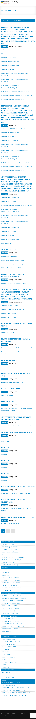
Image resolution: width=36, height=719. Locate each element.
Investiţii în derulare (10, 621)
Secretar (5, 575)
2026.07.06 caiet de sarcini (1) (9, 140)
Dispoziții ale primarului (11, 580)
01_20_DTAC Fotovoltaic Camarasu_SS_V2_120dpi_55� (16, 95)
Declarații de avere (9, 606)
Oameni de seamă (8, 562)
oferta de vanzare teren (7, 395)
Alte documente (8, 685)
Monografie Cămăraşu (10, 565)
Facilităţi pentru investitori (13, 626)
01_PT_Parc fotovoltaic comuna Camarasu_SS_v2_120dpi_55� (10, 86)
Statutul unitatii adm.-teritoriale (15, 687)
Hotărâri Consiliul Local (12, 595)
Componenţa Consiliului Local (14, 598)
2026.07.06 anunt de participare (10, 197)
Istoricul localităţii (10, 549)
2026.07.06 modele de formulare (10, 65)
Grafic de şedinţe (9, 611)
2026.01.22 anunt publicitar (8, 313)
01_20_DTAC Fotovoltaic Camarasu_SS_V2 (12, 99)
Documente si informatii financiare (16, 698)
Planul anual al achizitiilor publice (17, 517)
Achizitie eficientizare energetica (16, 432)
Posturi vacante (8, 657)
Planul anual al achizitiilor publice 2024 (12, 382)
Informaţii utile (8, 670)
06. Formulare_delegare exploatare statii (12, 260)
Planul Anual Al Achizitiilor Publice (10, 524)
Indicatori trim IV (9, 360)
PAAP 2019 (5, 474)
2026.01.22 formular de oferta (9, 305)
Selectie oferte (8, 402)
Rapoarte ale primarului (11, 585)
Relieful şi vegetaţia (10, 547)
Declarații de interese (11, 577)
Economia (5, 554)
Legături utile (7, 675)
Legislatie (6, 665)
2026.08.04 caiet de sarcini (8, 58)
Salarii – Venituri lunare (11, 588)
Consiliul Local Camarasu (11, 593)
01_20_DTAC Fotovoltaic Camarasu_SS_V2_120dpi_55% (16, 167)
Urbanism (5, 649)
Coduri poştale (8, 677)
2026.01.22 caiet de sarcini (8, 317)
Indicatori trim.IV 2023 (7, 367)
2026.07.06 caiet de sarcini (8, 201)
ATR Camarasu (5, 54)
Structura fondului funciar (13, 557)
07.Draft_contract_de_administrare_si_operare (14, 264)
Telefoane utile (8, 672)
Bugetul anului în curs (11, 641)
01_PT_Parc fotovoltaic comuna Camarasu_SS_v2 (15, 92)
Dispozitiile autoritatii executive (15, 695)
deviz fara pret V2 (6, 50)
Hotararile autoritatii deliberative (16, 693)
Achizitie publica (9, 250)
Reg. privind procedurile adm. (13, 690)
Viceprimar (6, 572)
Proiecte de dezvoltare (11, 629)
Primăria (5, 567)
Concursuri (6, 654)
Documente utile (8, 644)
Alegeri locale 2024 (9, 639)
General (20, 46)
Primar (4, 570)
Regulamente (7, 667)
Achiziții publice (13, 46)
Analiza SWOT (7, 631)
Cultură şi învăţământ (10, 552)
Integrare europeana (10, 662)
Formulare (6, 659)
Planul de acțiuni (9, 647)
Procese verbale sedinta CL (12, 600)
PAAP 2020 (5, 461)
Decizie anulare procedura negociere (18, 487)
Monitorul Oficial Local (11, 682)
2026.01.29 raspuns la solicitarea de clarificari (14, 283)
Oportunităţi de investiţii (12, 624)
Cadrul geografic (9, 544)
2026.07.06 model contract (8, 69)
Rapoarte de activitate (11, 583)
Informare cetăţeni (9, 636)
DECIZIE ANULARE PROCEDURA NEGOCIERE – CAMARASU (16, 493)
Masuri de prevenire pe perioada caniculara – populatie (16, 348)
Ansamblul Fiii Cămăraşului (12, 560)
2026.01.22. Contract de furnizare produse (12, 309)
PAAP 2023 (5, 448)
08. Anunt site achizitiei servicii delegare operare (15, 268)
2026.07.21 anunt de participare (20, 129)
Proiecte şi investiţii (9, 616)
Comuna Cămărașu (8, 542)
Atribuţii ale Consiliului (11, 603)
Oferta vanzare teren (10, 389)
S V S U (4, 680)
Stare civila (6, 652)
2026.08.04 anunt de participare (10, 62)
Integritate (6, 590)
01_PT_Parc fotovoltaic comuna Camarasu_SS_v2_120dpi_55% (10, 158)
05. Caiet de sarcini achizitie (9, 256)
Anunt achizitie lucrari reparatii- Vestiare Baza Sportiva (16, 426)
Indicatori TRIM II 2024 (7, 332)
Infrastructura (8, 618)
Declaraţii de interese (11, 608)
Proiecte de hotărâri (10, 613)
